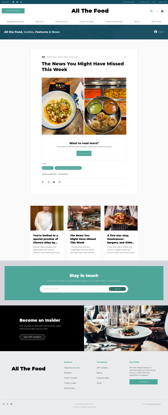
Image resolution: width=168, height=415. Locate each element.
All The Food (90, 10)
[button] (6, 2)
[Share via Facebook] (43, 182)
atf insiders (47, 168)
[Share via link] (60, 182)
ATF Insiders (63, 174)
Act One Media (155, 404)
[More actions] (125, 57)
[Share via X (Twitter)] (48, 182)
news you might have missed (68, 168)
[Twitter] (17, 2)
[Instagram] (21, 2)
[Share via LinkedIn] (54, 182)
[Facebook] (13, 2)
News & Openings (49, 174)
